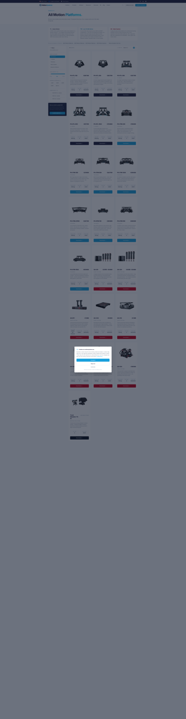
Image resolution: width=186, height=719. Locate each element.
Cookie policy (99, 356)
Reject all (93, 363)
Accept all (93, 360)
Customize (93, 366)
